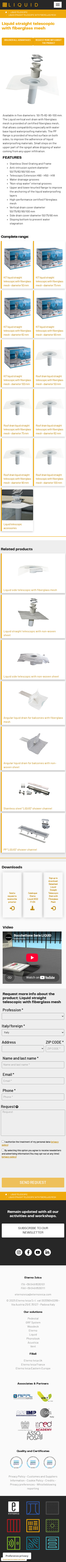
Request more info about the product (49, 41)
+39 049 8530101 (35, 1284)
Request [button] (8, 1107)
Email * (8, 1075)
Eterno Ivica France (33, 1364)
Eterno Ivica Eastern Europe (33, 1368)
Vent (33, 1346)
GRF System (33, 1322)
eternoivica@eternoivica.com (33, 1294)
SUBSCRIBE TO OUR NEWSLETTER (33, 1230)
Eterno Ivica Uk (33, 1360)
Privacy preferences (22, 1484)
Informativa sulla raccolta (14, 1559)
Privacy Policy (17, 1476)
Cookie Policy (35, 1480)
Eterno (33, 1330)
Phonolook (33, 1338)
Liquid (33, 1334)
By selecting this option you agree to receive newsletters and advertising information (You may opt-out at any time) (31, 1153)
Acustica (33, 1342)
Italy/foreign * (13, 1026)
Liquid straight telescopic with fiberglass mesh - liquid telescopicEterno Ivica (20, 5)
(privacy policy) (9, 1157)
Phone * (9, 1091)
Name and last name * (21, 1058)
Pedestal (33, 1318)
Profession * (13, 1010)
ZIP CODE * (55, 1042)
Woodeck (33, 1326)
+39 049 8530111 (35, 1288)
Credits (49, 1480)
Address (9, 1042)
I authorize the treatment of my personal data (30, 1143)
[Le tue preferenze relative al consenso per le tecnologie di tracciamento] (17, 1556)
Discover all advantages (17, 40)
